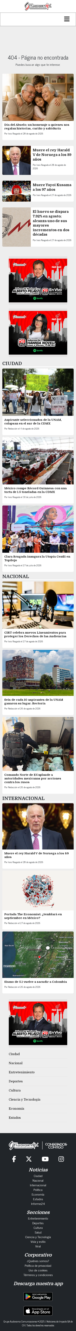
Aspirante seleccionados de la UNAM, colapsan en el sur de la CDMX (33, 421)
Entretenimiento (21, 1072)
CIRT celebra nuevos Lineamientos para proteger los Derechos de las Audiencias (35, 634)
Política (38, 1189)
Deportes (16, 1081)
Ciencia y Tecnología (24, 1099)
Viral (38, 1246)
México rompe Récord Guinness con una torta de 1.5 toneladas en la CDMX (35, 490)
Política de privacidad (38, 1265)
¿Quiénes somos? (38, 1260)
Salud (38, 1232)
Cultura (15, 1090)
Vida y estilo (38, 1241)
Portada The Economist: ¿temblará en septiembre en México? (33, 916)
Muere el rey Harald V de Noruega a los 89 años (52, 154)
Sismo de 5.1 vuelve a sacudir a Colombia (35, 982)
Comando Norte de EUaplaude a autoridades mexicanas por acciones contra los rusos (32, 778)
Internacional (38, 1184)
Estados (15, 1118)
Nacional (15, 1063)
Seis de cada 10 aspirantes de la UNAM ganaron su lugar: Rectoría (33, 701)
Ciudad (14, 1054)
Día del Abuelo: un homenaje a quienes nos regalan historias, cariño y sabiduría (36, 126)
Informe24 (38, 1203)
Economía (16, 1108)
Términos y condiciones (38, 1274)
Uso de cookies (38, 1270)
